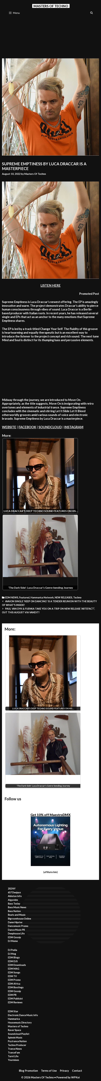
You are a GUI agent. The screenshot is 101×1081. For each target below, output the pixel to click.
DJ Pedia (12, 949)
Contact (77, 1070)
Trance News (15, 1048)
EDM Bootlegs (16, 987)
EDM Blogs (14, 957)
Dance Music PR (16, 929)
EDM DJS (13, 961)
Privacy (64, 1070)
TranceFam (14, 1052)
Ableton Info (15, 896)
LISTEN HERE (51, 285)
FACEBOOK (27, 427)
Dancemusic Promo (18, 926)
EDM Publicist (15, 998)
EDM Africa (14, 983)
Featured (24, 597)
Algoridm (13, 899)
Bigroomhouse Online (19, 918)
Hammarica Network (42, 597)
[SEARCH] (91, 12)
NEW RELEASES (63, 597)
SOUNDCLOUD (50, 427)
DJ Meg (12, 953)
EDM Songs (14, 972)
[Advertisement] (50, 36)
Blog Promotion (28, 1070)
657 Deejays (14, 892)
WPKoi (75, 1077)
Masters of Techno (18, 1026)
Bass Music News (17, 907)
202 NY (12, 888)
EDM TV (12, 976)
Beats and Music (17, 914)
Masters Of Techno (51, 6)
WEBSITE (9, 427)
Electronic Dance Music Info (23, 1015)
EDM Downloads (17, 965)
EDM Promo (14, 979)
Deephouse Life (16, 933)
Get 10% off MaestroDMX (51, 815)
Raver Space (14, 1030)
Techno (77, 597)
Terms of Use (49, 1070)
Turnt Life (13, 1056)
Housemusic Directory (20, 1022)
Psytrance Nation (17, 1041)
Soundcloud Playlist (18, 1033)
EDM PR (12, 994)
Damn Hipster (15, 922)
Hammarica (14, 1018)
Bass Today (14, 903)
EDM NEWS (11, 597)
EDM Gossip (14, 937)
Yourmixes (13, 1059)
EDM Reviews (15, 1002)
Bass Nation (14, 911)
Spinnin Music (15, 1037)
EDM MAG (13, 968)
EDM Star (13, 1011)
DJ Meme (13, 941)
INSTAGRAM (73, 427)
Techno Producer (17, 1045)
